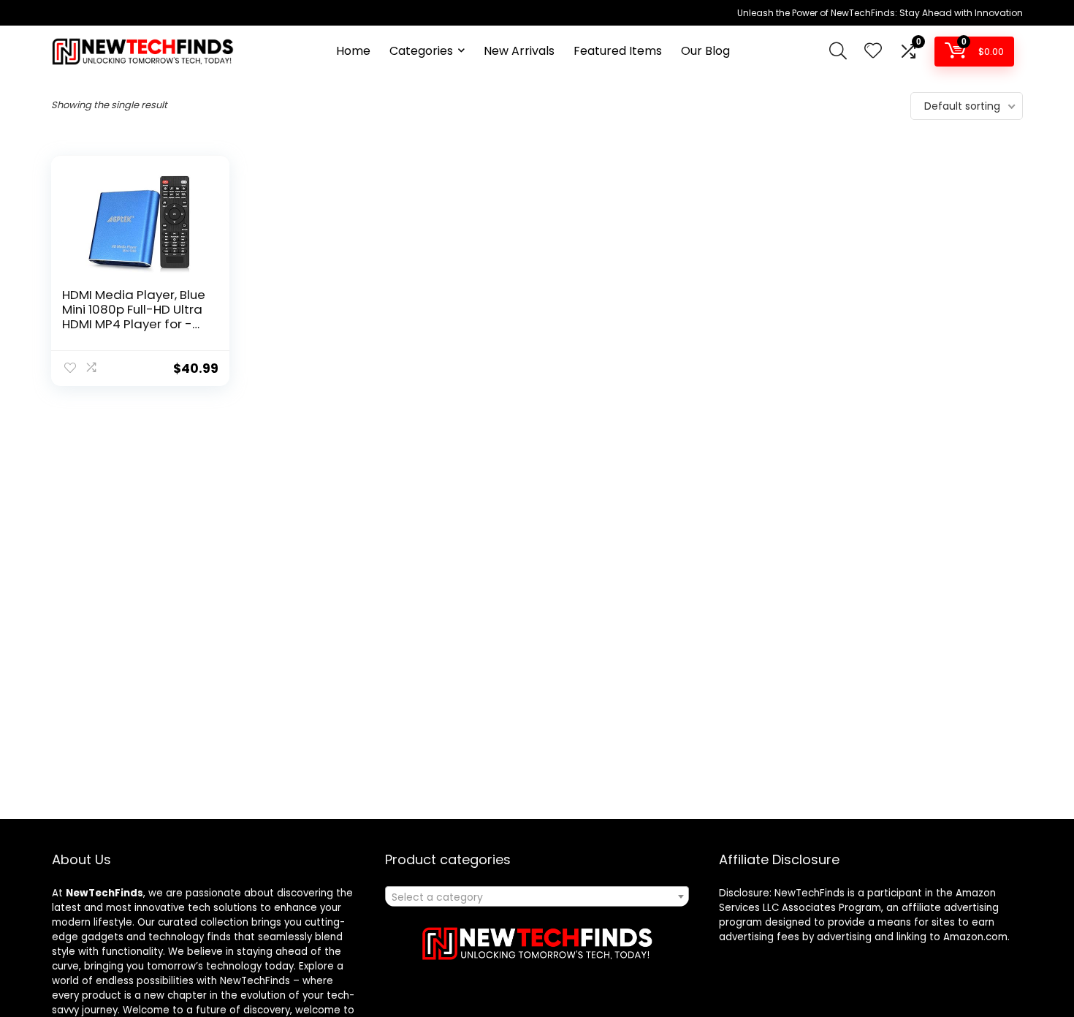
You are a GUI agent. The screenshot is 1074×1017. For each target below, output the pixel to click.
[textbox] (537, 897)
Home (353, 50)
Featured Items (618, 50)
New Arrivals (519, 50)
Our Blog (705, 50)
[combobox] (536, 896)
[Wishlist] (873, 51)
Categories (421, 50)
